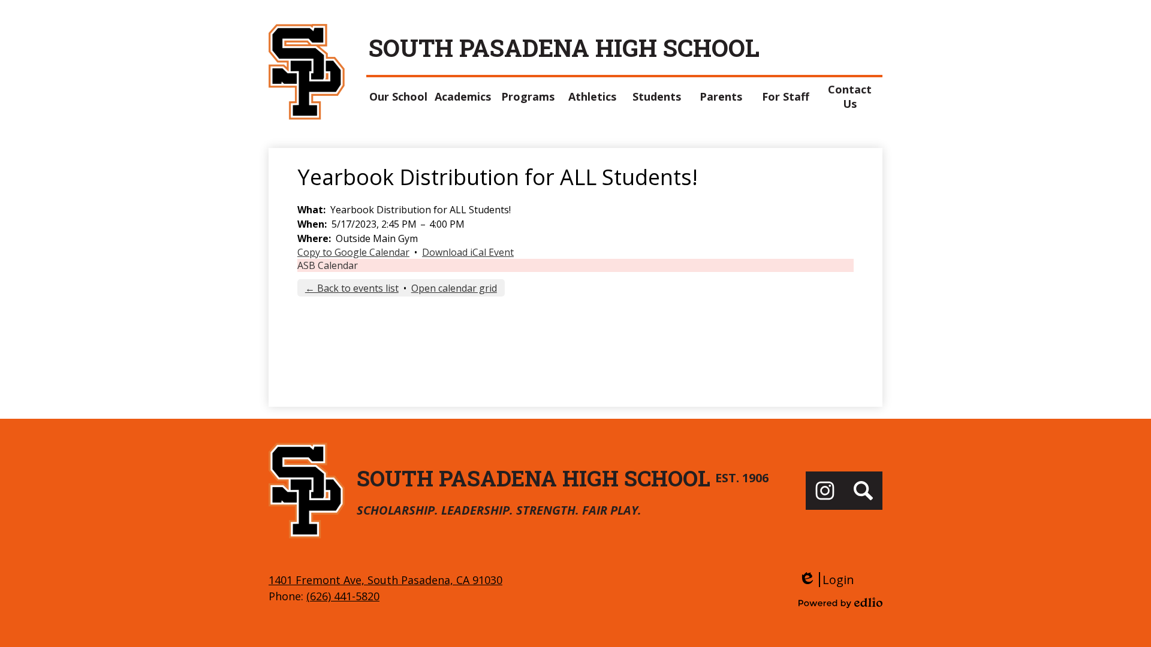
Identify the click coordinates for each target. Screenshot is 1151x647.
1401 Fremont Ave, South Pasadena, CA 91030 (385, 580)
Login (826, 579)
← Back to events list (352, 288)
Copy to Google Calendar (353, 252)
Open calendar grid (454, 288)
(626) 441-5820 (342, 596)
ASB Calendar (327, 265)
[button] (398, 96)
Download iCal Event (468, 252)
